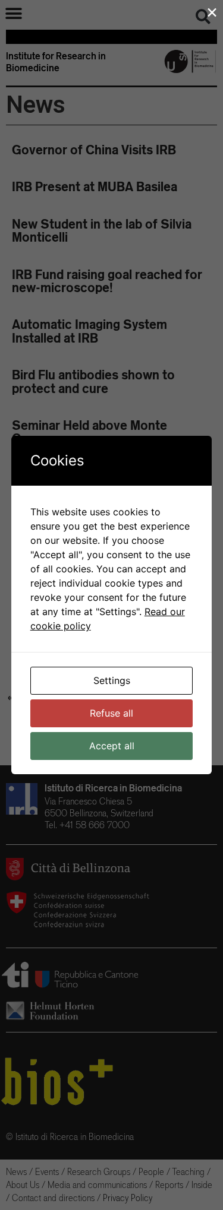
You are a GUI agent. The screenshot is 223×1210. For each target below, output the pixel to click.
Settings (111, 680)
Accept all (111, 746)
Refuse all (111, 713)
